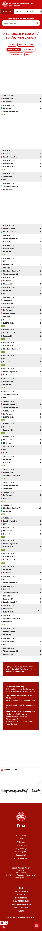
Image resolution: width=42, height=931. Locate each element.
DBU (21, 888)
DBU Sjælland (21, 908)
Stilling (12, 44)
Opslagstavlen (16, 54)
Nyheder (21, 839)
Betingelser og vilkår (21, 858)
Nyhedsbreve (21, 836)
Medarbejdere (21, 845)
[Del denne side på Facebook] (2, 923)
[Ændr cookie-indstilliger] (3, 927)
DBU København (21, 901)
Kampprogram (13, 49)
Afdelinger (21, 842)
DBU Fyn (21, 895)
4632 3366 (19, 671)
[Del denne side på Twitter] (5, 923)
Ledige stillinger (21, 849)
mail (33, 669)
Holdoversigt (28, 49)
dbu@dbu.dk (22, 878)
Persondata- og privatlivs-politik (21, 917)
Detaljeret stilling (26, 44)
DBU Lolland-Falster (21, 904)
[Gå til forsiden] (17, 4)
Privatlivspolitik (21, 852)
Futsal (21, 911)
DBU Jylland (21, 898)
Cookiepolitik (21, 855)
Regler (28, 54)
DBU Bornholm (21, 891)
